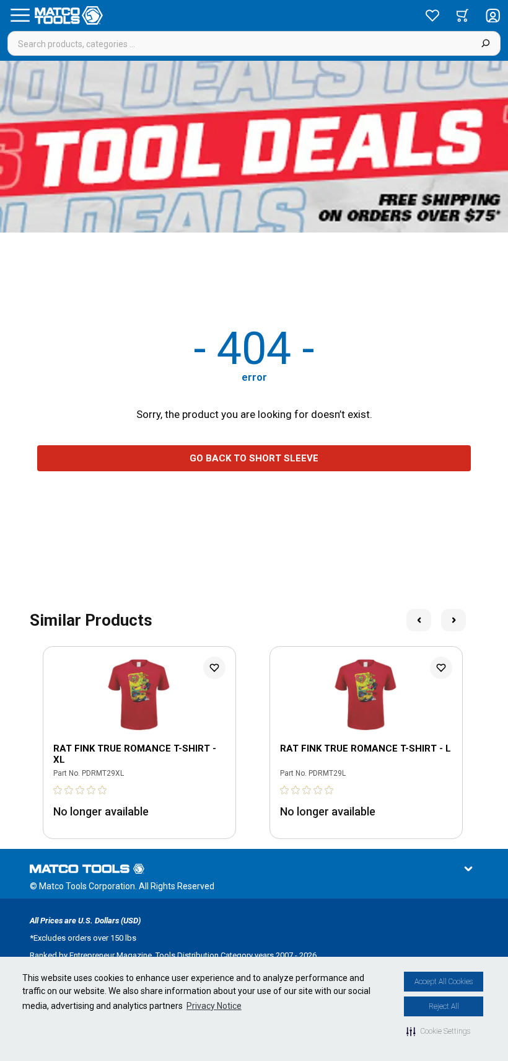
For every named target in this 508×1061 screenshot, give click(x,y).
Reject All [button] (444, 1006)
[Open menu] (19, 15)
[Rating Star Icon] (58, 790)
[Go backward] (418, 620)
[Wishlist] (432, 15)
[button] (438, 1031)
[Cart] (462, 15)
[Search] (485, 43)
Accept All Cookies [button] (443, 981)
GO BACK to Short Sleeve (254, 458)
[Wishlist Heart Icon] (214, 668)
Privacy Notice (214, 1006)
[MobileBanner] (254, 147)
